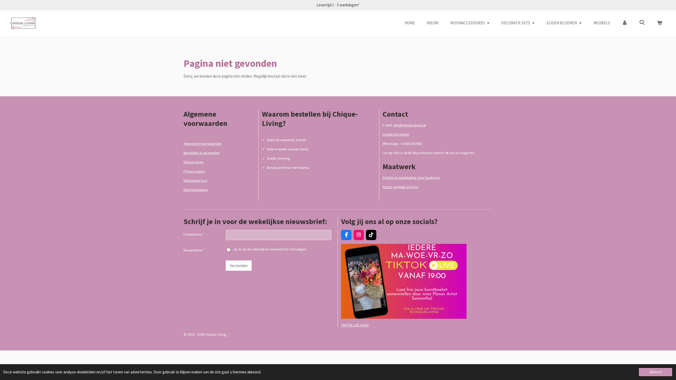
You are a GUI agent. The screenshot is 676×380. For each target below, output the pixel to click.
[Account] (624, 23)
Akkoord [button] (655, 372)
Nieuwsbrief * (194, 250)
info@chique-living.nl (409, 125)
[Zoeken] (642, 22)
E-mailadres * (194, 234)
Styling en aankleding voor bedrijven (411, 177)
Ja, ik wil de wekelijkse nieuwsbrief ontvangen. (270, 249)
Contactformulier (396, 134)
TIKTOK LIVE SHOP (355, 325)
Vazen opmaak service (400, 186)
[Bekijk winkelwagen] (659, 23)
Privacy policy (194, 171)
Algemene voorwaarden (203, 143)
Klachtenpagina (196, 189)
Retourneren (194, 162)
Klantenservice (195, 180)
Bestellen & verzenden (202, 152)
